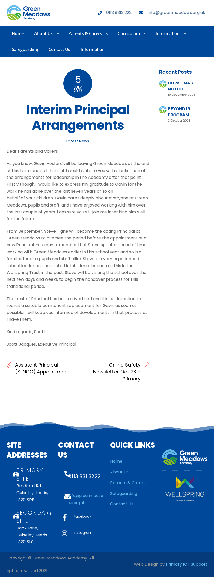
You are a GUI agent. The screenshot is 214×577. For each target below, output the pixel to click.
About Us (43, 33)
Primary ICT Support (186, 564)
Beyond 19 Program (179, 112)
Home (18, 33)
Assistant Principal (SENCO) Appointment (41, 368)
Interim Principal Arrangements (77, 117)
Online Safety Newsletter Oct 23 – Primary (116, 372)
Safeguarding (25, 49)
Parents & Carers (85, 33)
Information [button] (168, 33)
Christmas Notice (180, 86)
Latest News (77, 141)
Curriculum (129, 33)
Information (93, 49)
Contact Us (59, 49)
